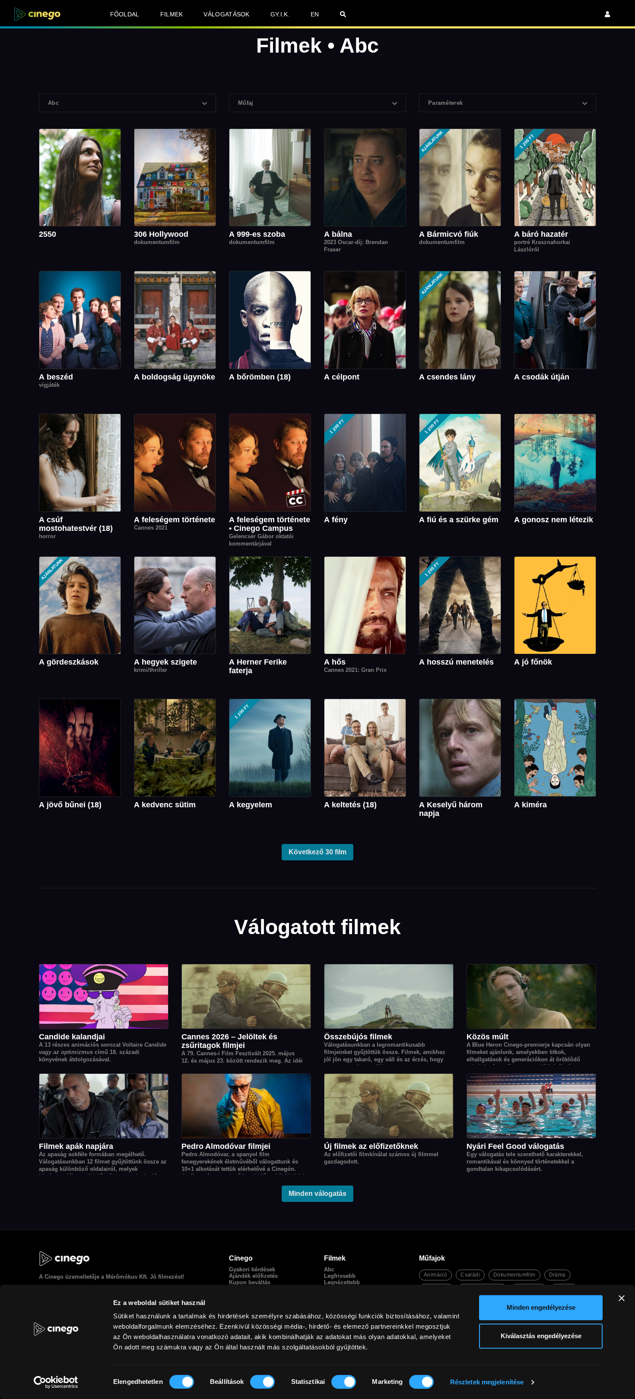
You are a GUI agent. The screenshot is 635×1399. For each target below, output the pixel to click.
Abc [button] (53, 103)
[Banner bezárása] (622, 1298)
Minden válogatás (317, 1193)
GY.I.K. (280, 14)
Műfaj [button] (246, 103)
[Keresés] (343, 14)
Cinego (54, 1277)
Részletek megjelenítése (487, 1382)
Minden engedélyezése (541, 1307)
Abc (329, 1269)
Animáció (435, 1275)
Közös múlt (487, 1036)
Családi (470, 1275)
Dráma (557, 1275)
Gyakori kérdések (252, 1269)
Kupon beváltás (249, 1282)
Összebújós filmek (358, 1036)
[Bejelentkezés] (607, 14)
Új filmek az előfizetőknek (371, 1146)
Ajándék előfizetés (253, 1276)
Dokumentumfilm (514, 1275)
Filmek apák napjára (76, 1146)
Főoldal (125, 14)
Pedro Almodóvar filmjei (225, 1146)
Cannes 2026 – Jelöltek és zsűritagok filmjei (229, 1041)
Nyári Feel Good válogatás (515, 1146)
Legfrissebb (340, 1276)
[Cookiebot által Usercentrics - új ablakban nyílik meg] (56, 1382)
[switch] (262, 1382)
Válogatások (226, 14)
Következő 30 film (317, 852)
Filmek (171, 14)
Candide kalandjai (72, 1036)
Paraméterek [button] (445, 103)
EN (315, 14)
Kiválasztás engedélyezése (541, 1335)
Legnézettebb (342, 1282)
